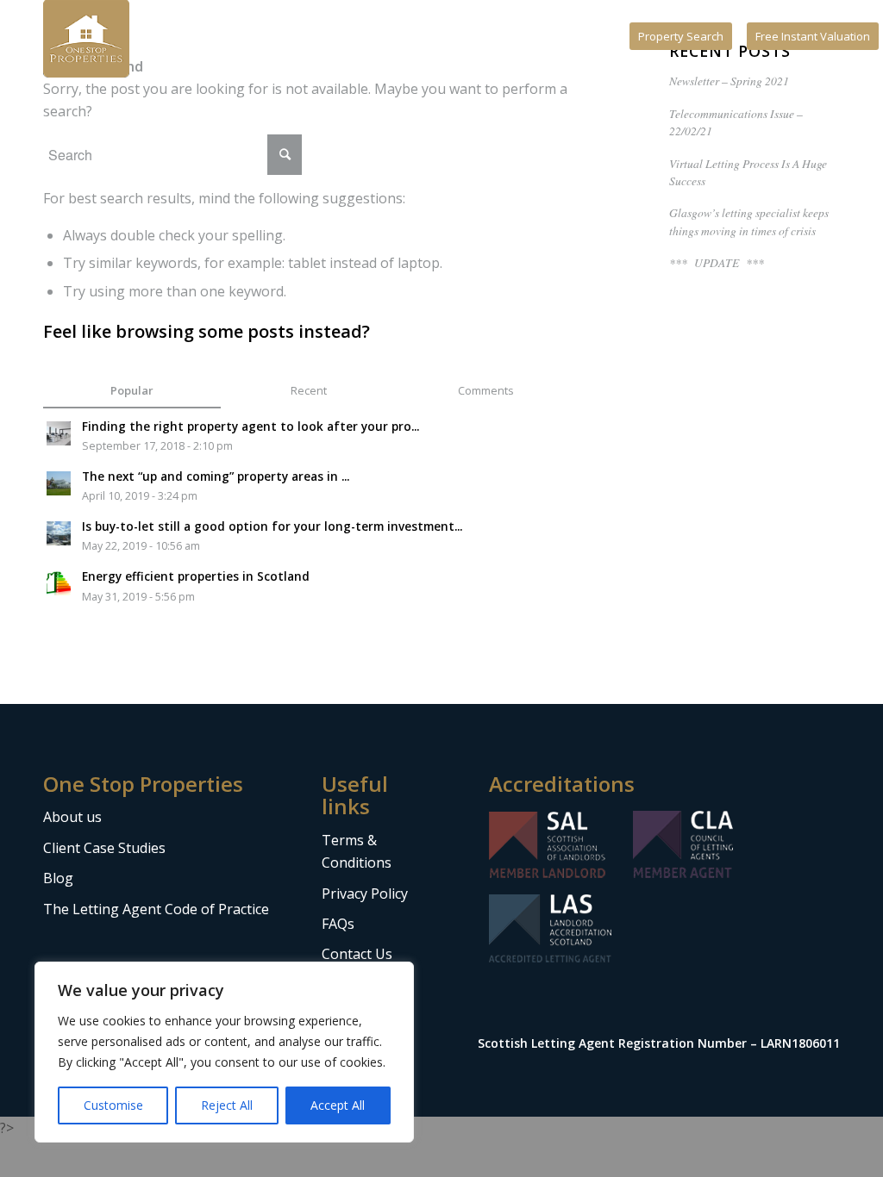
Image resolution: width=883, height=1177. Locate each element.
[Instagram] (603, 38)
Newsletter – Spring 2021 (729, 80)
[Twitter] (629, 38)
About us (72, 816)
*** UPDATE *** (716, 262)
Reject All (227, 1105)
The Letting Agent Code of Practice (156, 909)
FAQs (338, 923)
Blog (58, 878)
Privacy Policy (365, 893)
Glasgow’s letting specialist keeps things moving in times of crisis (749, 221)
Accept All (337, 1105)
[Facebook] (577, 38)
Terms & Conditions (356, 851)
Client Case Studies (104, 847)
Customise (113, 1105)
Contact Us (357, 953)
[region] (224, 1052)
